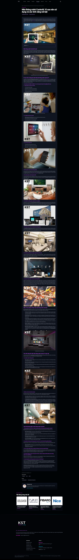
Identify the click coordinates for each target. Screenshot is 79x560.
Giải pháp (28, 1)
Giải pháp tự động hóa (29, 549)
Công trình (42, 1)
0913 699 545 (18, 535)
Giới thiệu (24, 1)
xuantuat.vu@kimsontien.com (25, 535)
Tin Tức (46, 1)
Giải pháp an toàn (28, 545)
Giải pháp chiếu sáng (29, 546)
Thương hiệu (37, 1)
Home (22, 5)
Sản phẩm (33, 1)
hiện (27, 45)
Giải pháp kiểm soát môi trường (30, 548)
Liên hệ (50, 1)
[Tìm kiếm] (60, 1)
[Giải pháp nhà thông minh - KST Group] (20, 1)
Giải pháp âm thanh (29, 542)
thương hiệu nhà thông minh (34, 173)
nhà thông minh (48, 79)
